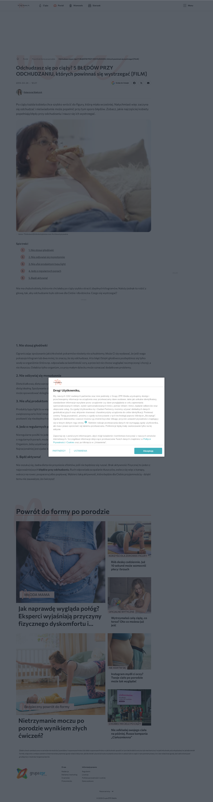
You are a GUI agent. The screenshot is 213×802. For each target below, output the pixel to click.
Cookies (70, 442)
